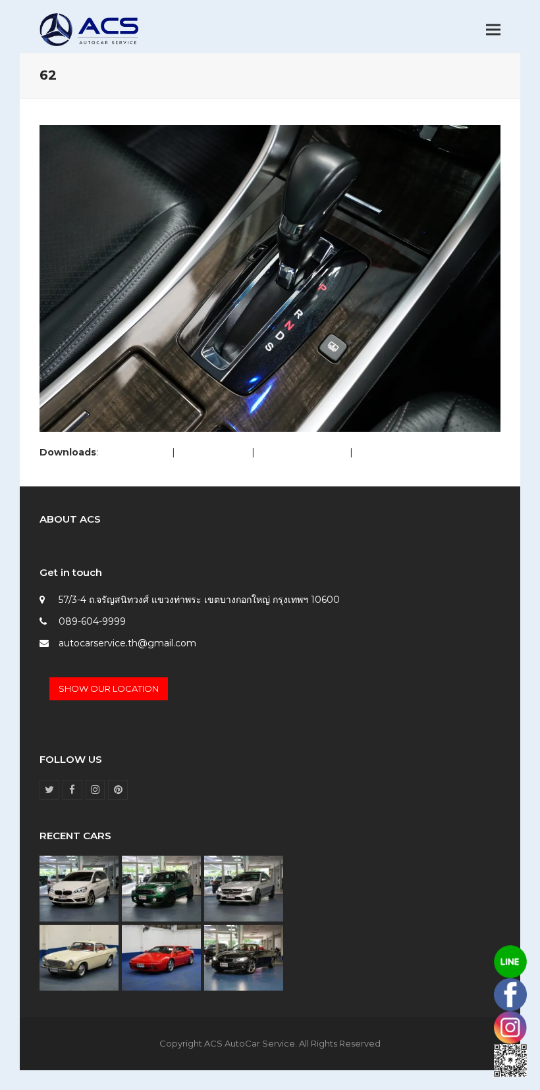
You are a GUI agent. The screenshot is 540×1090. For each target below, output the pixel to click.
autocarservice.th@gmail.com (127, 643)
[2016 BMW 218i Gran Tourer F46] (79, 888)
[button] (493, 30)
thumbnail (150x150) (401, 452)
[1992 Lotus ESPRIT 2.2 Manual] (161, 957)
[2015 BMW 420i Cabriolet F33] (243, 957)
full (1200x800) (135, 452)
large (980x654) (213, 452)
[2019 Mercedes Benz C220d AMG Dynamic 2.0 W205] (243, 888)
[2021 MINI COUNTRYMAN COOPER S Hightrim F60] (161, 888)
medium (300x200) (302, 452)
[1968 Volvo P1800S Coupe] (79, 957)
